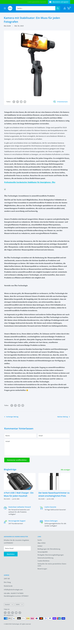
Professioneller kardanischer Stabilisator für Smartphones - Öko (29, 182)
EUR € (17, 604)
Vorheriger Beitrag (12, 417)
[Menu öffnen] (5, 8)
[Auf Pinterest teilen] (17, 101)
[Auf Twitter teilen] (21, 101)
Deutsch (7, 604)
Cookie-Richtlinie (43, 561)
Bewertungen (42, 569)
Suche (40, 540)
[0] (68, 8)
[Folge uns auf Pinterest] (12, 612)
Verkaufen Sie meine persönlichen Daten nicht (52, 565)
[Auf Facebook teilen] (14, 101)
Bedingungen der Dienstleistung (49, 549)
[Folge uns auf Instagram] (9, 612)
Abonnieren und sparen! (60, 2)
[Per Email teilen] (25, 101)
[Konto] (65, 8)
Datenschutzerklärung (45, 558)
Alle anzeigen (66, 470)
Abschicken (11, 554)
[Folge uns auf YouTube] (16, 612)
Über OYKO (41, 543)
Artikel (40, 546)
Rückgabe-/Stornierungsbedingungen (51, 555)
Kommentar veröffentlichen (17, 460)
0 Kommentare (62, 102)
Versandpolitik (43, 552)
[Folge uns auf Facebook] (5, 612)
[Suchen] (57, 8)
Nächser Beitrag (62, 417)
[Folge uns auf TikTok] (19, 612)
